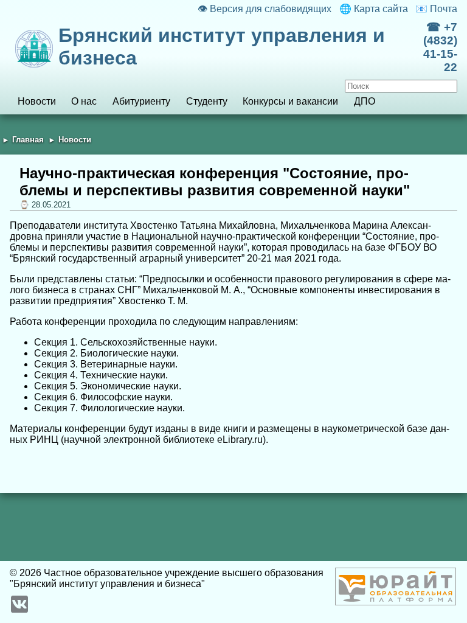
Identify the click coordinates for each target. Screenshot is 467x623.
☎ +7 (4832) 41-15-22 (440, 47)
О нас (84, 101)
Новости (37, 101)
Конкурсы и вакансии (290, 101)
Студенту (206, 101)
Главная (28, 139)
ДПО (364, 101)
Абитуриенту (141, 101)
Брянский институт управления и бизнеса (221, 46)
